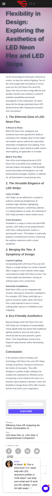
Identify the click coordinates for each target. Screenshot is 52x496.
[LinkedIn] (27, 451)
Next (7, 432)
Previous (9, 422)
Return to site (13, 445)
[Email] (37, 451)
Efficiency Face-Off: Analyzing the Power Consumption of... (23, 426)
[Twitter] (18, 451)
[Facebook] (9, 451)
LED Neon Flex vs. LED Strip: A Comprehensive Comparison (22, 436)
